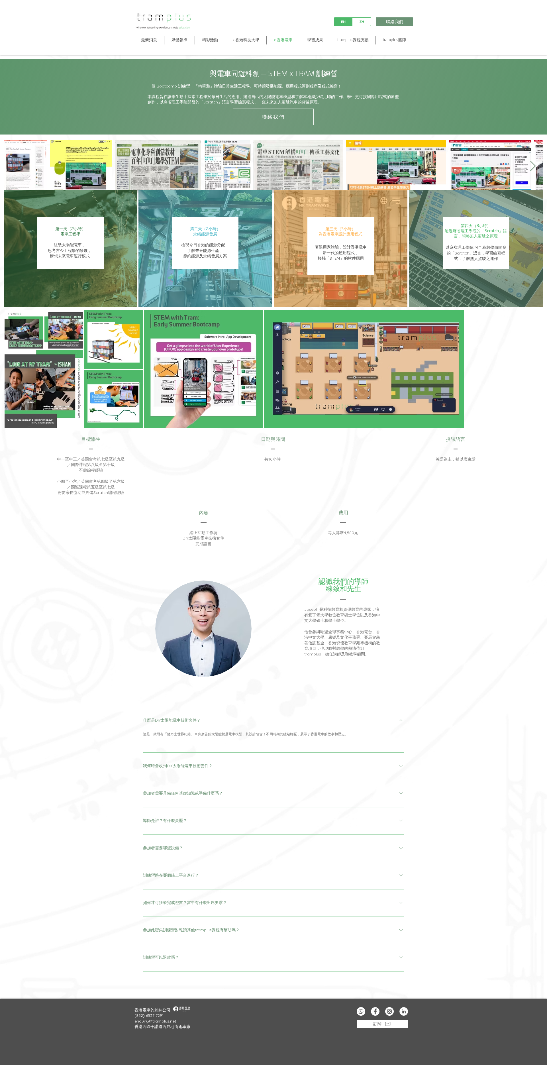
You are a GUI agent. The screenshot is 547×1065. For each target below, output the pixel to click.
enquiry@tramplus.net (155, 1021)
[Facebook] (375, 1011)
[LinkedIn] (403, 1011)
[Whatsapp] (361, 1011)
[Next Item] (533, 166)
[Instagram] (389, 1011)
